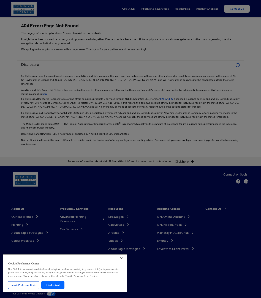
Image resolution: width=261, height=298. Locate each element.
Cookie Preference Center (23, 285)
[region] (65, 273)
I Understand (53, 285)
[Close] (121, 258)
